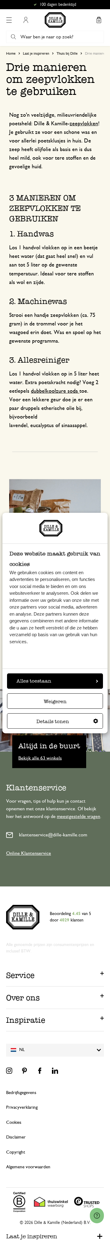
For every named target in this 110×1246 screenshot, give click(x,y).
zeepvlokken (84, 124)
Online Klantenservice (28, 853)
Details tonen (52, 721)
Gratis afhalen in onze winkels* (57, 4)
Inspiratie (25, 1020)
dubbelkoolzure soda (55, 391)
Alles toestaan (33, 681)
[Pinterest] (24, 1071)
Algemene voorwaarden (28, 1167)
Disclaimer (16, 1137)
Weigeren (55, 701)
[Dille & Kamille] (55, 20)
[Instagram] (9, 1071)
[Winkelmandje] (99, 20)
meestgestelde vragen (78, 816)
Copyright (15, 1152)
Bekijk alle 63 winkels (40, 757)
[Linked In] (55, 1071)
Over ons (23, 997)
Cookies (13, 1122)
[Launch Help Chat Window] (97, 1215)
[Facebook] (40, 1071)
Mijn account (25, 20)
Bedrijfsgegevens (21, 1092)
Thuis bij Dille (67, 53)
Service (20, 975)
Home (11, 53)
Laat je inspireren (36, 53)
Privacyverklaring (22, 1107)
